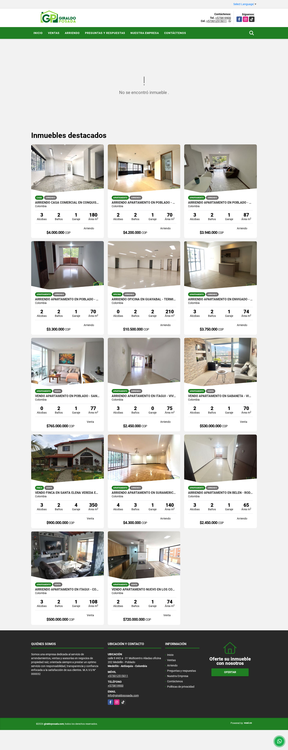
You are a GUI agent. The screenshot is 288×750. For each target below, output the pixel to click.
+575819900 (223, 17)
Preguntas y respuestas (105, 33)
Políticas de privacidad (180, 686)
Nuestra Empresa (144, 33)
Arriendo (72, 33)
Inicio (38, 33)
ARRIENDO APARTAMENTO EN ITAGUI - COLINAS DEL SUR (67, 589)
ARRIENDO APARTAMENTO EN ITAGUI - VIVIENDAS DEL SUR (144, 396)
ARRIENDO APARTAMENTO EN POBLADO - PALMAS (144, 202)
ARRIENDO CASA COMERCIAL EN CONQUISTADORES (67, 202)
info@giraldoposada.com (123, 695)
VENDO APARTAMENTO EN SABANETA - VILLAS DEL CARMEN (220, 396)
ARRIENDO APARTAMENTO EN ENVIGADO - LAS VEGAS (220, 299)
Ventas (54, 33)
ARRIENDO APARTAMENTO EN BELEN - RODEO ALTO (220, 492)
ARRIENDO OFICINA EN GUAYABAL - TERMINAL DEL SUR (144, 299)
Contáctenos (175, 33)
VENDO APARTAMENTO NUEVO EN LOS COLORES (144, 589)
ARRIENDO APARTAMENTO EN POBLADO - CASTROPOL (220, 202)
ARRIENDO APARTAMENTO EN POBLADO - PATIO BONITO (67, 299)
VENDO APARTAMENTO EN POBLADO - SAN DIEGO (67, 396)
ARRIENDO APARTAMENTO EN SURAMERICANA (144, 492)
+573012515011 (216, 21)
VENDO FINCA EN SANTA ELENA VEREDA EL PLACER (67, 492)
